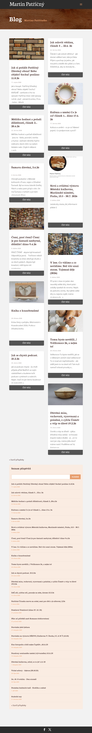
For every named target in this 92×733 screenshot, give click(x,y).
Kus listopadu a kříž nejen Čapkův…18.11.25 (29, 644)
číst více (27, 107)
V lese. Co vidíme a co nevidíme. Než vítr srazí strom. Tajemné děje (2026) (64, 267)
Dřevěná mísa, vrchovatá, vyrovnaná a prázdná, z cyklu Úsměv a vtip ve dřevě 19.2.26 (64, 418)
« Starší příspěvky (16, 460)
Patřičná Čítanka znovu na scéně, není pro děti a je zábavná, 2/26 (38, 601)
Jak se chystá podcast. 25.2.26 (24, 356)
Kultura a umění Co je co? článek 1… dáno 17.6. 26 (64, 115)
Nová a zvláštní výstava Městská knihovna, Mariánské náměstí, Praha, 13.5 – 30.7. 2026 (64, 191)
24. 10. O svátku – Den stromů (23, 679)
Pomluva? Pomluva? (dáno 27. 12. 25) (26, 610)
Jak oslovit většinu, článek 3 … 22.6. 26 (61, 43)
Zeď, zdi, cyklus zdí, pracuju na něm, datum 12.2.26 (32, 592)
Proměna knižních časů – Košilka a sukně (28, 687)
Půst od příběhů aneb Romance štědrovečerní (30, 618)
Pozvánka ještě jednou (20, 627)
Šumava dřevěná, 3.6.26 (25, 167)
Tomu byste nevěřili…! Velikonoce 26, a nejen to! (63, 342)
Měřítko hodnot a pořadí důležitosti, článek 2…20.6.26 (26, 122)
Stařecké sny (16, 696)
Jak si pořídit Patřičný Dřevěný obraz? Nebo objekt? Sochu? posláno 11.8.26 (25, 73)
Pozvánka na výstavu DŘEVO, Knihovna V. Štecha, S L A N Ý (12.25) (40, 635)
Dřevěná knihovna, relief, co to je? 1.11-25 (28, 661)
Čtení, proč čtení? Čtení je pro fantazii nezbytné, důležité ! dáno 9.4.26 (26, 240)
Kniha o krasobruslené (25, 310)
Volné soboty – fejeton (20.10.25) (24, 670)
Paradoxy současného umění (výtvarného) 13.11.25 (32, 653)
